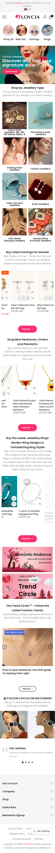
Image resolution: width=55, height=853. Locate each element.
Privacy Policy (15, 828)
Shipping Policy (17, 833)
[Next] (50, 647)
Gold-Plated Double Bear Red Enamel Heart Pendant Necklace (13, 405)
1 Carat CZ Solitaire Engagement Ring (13, 513)
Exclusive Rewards (21, 839)
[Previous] (4, 647)
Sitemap (38, 839)
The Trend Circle (14, 632)
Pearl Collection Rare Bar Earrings (14, 307)
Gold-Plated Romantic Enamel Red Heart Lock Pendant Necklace (40, 405)
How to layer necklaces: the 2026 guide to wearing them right (26, 671)
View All (26, 329)
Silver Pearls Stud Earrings (37, 307)
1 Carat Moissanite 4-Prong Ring (40, 513)
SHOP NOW (11, 71)
